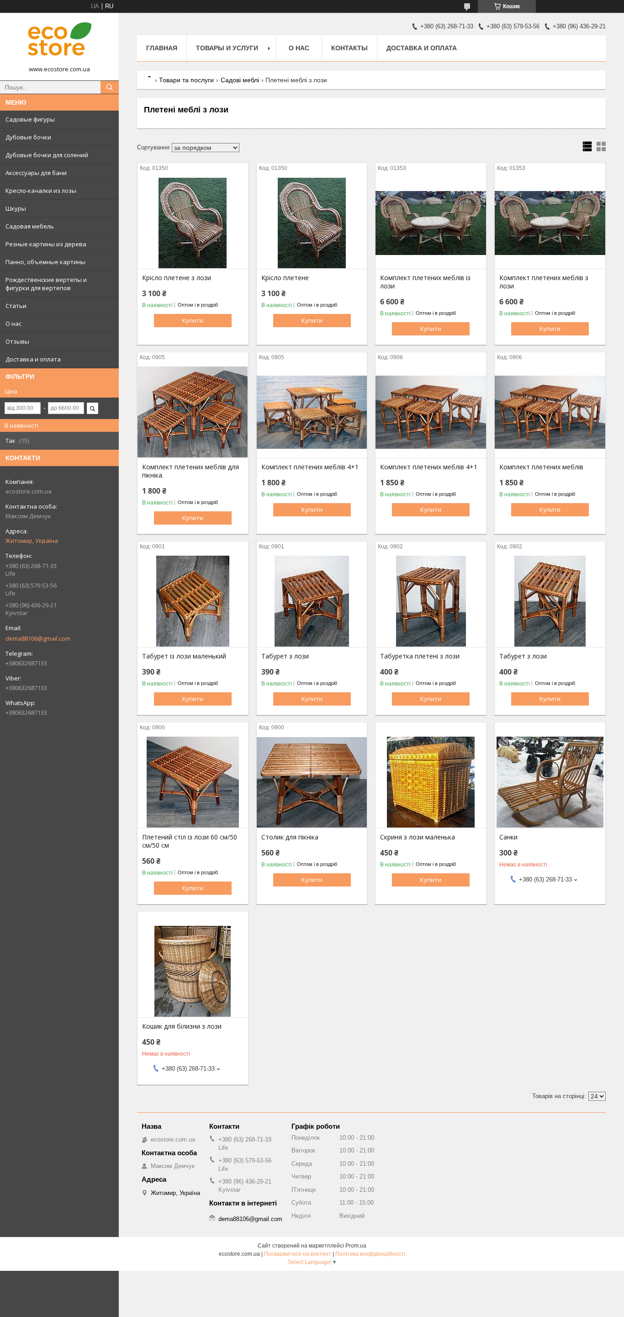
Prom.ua (355, 1246)
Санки (508, 837)
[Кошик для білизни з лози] (192, 971)
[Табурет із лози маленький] (192, 601)
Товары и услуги (227, 48)
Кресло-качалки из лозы (40, 190)
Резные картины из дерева (45, 244)
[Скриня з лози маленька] (430, 782)
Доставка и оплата (33, 359)
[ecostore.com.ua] (59, 42)
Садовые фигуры (30, 119)
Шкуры (15, 208)
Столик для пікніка (289, 837)
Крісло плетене (285, 278)
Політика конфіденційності (370, 1254)
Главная (161, 48)
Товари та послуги (186, 80)
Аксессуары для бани (36, 173)
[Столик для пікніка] (312, 782)
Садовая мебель (29, 226)
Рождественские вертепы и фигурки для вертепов (46, 284)
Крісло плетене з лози (176, 278)
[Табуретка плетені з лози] (430, 601)
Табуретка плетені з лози (420, 656)
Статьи (15, 306)
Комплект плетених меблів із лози (425, 282)
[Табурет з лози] (312, 601)
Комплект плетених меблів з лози (543, 282)
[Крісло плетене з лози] (192, 223)
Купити (192, 320)
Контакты (349, 48)
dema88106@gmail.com (37, 638)
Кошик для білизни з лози (182, 1026)
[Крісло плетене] (312, 223)
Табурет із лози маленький (184, 656)
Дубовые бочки (28, 137)
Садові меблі (240, 80)
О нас (13, 323)
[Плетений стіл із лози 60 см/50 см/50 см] (192, 782)
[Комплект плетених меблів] (550, 412)
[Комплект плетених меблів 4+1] (312, 412)
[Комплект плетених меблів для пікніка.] (192, 412)
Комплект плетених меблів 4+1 (310, 467)
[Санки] (550, 782)
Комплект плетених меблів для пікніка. (190, 471)
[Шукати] (109, 87)
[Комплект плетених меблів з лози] (550, 223)
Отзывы (17, 341)
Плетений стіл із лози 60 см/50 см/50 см (189, 841)
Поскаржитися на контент (297, 1254)
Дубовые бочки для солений (46, 155)
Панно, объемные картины (45, 262)
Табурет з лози (285, 656)
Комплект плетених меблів (541, 467)
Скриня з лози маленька (417, 837)
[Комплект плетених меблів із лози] (430, 223)
